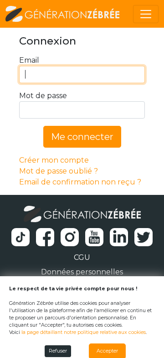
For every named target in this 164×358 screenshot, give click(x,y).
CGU (82, 257)
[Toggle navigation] (146, 14)
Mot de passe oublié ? (58, 171)
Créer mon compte (54, 160)
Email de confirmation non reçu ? (80, 182)
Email (29, 60)
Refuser (58, 351)
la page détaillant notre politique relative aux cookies (83, 332)
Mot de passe (43, 95)
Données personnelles (82, 272)
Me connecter (82, 136)
